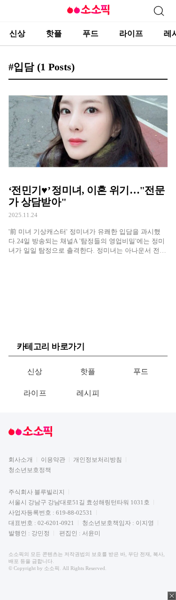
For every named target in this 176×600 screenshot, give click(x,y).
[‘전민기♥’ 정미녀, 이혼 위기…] (88, 171)
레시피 (88, 393)
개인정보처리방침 (97, 459)
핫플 (54, 33)
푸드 (91, 33)
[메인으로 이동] (88, 13)
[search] (159, 11)
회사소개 (20, 459)
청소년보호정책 (29, 469)
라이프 (131, 33)
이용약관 (53, 459)
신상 (17, 33)
